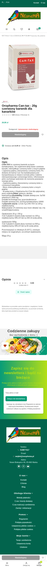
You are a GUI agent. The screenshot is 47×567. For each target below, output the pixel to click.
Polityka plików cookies (23, 529)
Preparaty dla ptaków (37, 36)
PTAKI (26, 36)
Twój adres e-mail (11, 393)
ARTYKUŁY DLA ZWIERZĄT (12, 36)
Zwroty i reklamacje (23, 508)
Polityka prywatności (23, 522)
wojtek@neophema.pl (24, 456)
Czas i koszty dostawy (24, 501)
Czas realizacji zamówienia (23, 505)
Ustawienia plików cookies (23, 526)
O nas (43, 3)
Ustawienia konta (24, 544)
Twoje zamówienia (23, 540)
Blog (23, 487)
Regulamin (23, 519)
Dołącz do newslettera (16, 399)
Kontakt (36, 3)
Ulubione (23, 547)
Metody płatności (23, 498)
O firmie (23, 483)
